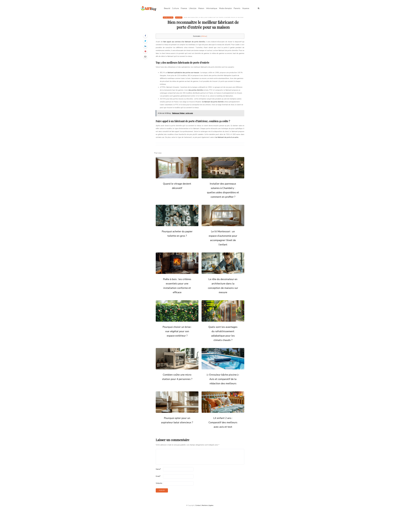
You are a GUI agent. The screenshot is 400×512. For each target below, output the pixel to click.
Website (159, 483)
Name (158, 469)
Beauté (167, 8)
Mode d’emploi (225, 8)
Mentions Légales (207, 505)
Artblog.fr (168, 17)
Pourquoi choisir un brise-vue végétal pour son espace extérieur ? (177, 331)
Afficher (204, 36)
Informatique (211, 8)
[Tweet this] (145, 41)
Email (158, 476)
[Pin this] (145, 51)
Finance (184, 8)
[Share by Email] (145, 57)
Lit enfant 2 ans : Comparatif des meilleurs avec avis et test (223, 422)
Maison (201, 8)
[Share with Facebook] (145, 36)
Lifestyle (192, 8)
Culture (175, 8)
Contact (198, 505)
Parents (237, 8)
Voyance (245, 8)
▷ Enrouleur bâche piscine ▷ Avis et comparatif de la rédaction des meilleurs (223, 379)
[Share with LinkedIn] (145, 46)
